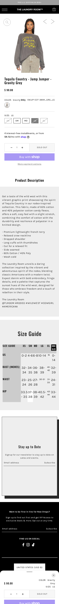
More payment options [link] (29, 164)
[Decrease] (11, 147)
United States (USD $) (30, 567)
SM (17, 120)
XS (8, 120)
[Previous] (45, 21)
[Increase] (22, 147)
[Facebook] (23, 544)
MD (26, 120)
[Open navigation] (5, 9)
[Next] (52, 21)
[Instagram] (28, 544)
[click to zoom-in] (7, 22)
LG (35, 120)
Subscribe (49, 462)
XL (44, 120)
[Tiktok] (33, 544)
